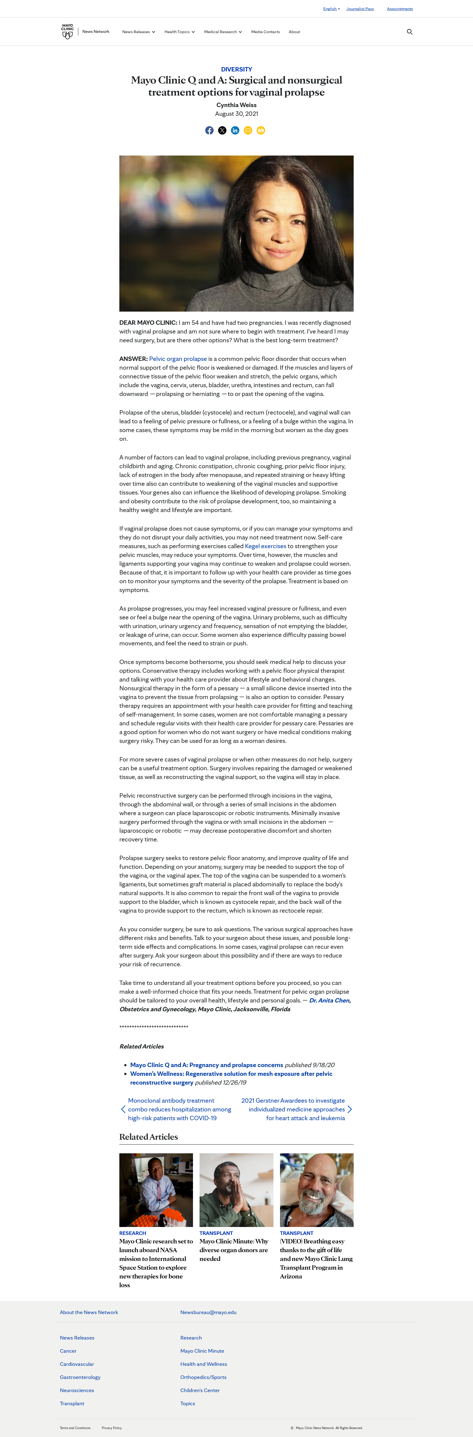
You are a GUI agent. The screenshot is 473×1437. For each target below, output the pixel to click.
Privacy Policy (112, 1428)
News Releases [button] (136, 31)
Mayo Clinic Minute (202, 1350)
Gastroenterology (80, 1377)
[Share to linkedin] (236, 129)
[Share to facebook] (210, 129)
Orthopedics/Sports (203, 1377)
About (294, 31)
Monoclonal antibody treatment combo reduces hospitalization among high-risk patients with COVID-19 (179, 1109)
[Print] (260, 129)
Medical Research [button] (221, 31)
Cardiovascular (77, 1364)
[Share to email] (249, 129)
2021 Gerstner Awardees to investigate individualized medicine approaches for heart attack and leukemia (293, 1109)
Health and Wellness (203, 1364)
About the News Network (89, 1312)
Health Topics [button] (178, 31)
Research (191, 1337)
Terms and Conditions (75, 1428)
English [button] (330, 8)
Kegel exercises (265, 546)
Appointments (400, 8)
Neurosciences (77, 1390)
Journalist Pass (360, 8)
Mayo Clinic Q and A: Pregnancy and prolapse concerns (206, 1065)
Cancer (68, 1350)
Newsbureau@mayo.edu (208, 1312)
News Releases (77, 1337)
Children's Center (200, 1390)
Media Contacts (265, 31)
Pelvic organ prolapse (178, 359)
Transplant (72, 1403)
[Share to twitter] (223, 129)
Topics (187, 1403)
